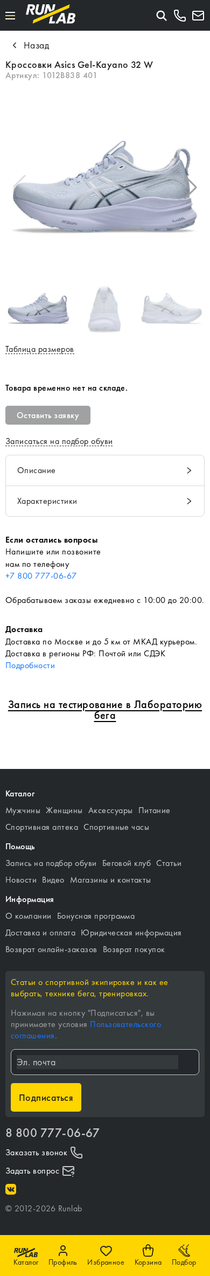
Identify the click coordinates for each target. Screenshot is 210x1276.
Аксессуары (110, 810)
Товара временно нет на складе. (66, 387)
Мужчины (22, 810)
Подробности (30, 665)
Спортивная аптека (41, 827)
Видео (53, 879)
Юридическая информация (131, 932)
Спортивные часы (116, 827)
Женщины (64, 810)
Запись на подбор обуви (51, 863)
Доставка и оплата (40, 932)
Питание (154, 810)
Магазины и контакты (110, 879)
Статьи (168, 863)
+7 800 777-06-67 (41, 575)
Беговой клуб (126, 863)
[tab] (105, 470)
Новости (21, 879)
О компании (28, 915)
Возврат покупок (134, 949)
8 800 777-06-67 (52, 1133)
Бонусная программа (96, 915)
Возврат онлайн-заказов (51, 949)
